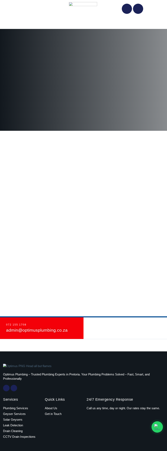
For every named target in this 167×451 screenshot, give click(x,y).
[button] (83, 23)
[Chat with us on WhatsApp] (157, 427)
